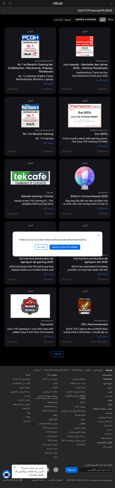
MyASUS (26, 408)
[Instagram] (56, 470)
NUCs (109, 430)
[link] (58, 3)
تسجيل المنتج (25, 387)
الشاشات (108, 413)
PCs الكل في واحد (105, 421)
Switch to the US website (65, 247)
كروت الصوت (80, 387)
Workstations (106, 438)
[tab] (102, 19)
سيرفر (83, 419)
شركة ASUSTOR (51, 406)
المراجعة (37, 370)
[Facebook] (38, 470)
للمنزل (109, 388)
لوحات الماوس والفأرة (76, 432)
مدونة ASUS (53, 440)
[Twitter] (29, 470)
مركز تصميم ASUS (50, 428)
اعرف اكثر (103, 80)
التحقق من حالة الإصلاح (21, 379)
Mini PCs (108, 434)
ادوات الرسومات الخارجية (75, 392)
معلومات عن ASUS (50, 379)
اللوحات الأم (107, 447)
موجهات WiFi (80, 407)
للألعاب (109, 404)
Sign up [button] (71, 470)
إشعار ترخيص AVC (50, 444)
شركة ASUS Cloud (50, 411)
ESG (28, 417)
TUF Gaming (77, 370)
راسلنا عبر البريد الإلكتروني (20, 392)
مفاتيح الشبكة (80, 415)
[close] (99, 235)
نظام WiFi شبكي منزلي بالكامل (73, 411)
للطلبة (109, 400)
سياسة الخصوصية (38, 480)
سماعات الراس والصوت (76, 436)
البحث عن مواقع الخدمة (21, 383)
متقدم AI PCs (52, 449)
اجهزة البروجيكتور (105, 417)
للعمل (110, 392)
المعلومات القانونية (55, 480)
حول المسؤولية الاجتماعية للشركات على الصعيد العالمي (46, 397)
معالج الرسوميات (79, 379)
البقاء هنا (41, 247)
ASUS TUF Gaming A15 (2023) (95, 10)
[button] (111, 3)
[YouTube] (47, 470)
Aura (56, 457)
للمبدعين (108, 396)
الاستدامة (26, 421)
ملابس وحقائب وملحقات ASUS (73, 440)
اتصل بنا (27, 396)
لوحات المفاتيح (79, 428)
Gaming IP (81, 445)
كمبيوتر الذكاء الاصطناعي (48, 423)
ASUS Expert (52, 432)
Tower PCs (107, 426)
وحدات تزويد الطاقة (77, 383)
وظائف (55, 415)
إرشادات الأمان (24, 400)
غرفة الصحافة (52, 402)
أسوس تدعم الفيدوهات (21, 404)
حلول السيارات (52, 436)
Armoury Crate (51, 453)
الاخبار (55, 383)
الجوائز (55, 387)
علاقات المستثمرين (50, 392)
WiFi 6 (82, 402)
